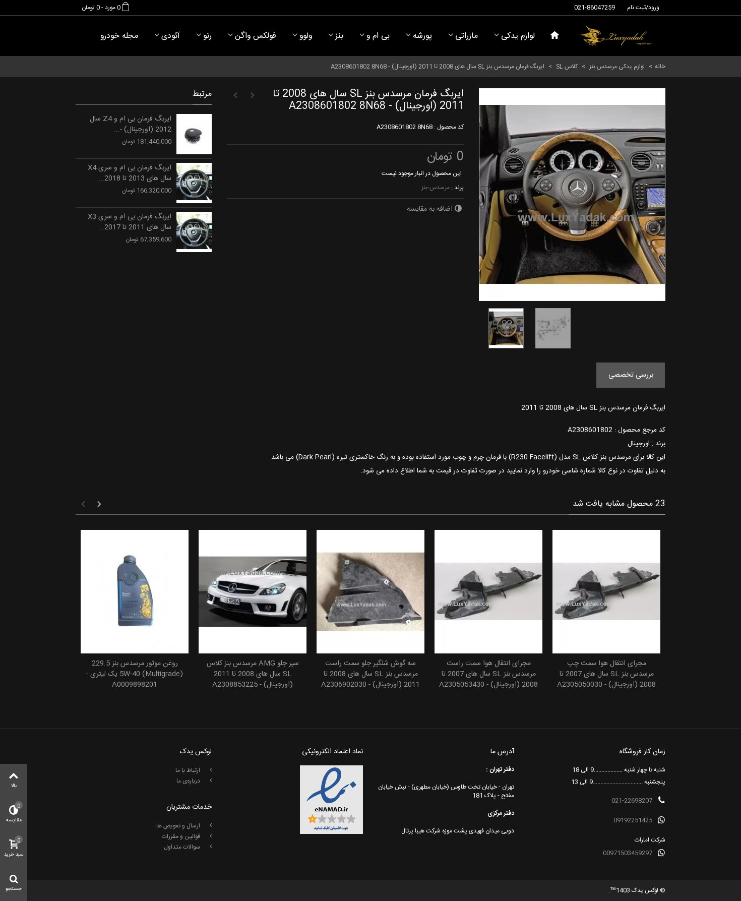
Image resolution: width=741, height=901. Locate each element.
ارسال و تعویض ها (179, 826)
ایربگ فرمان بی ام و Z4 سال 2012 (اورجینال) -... (130, 124)
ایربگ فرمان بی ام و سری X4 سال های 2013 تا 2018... (129, 173)
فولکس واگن (255, 36)
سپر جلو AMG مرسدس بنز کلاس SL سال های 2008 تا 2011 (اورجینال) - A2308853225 (253, 674)
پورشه (422, 36)
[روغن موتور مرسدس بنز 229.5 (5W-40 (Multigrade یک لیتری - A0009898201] (135, 591)
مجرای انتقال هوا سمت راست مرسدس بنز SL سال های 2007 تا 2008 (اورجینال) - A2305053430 (488, 674)
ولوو (305, 36)
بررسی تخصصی (630, 375)
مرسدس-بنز (435, 188)
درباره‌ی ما (189, 781)
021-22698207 (631, 801)
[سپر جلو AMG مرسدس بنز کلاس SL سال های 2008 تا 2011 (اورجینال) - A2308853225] (252, 591)
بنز (339, 36)
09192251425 (632, 820)
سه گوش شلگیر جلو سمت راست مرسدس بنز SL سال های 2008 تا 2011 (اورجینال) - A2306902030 (370, 674)
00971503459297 (627, 853)
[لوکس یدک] (616, 36)
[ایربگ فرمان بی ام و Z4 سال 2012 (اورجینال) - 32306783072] (194, 134)
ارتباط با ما (188, 770)
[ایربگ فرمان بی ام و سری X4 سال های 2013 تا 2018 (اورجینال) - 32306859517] (194, 183)
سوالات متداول (183, 847)
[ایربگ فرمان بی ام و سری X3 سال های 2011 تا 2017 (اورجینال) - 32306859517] (194, 232)
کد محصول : (449, 127)
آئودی (170, 36)
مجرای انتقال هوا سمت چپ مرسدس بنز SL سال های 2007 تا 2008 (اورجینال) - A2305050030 (606, 674)
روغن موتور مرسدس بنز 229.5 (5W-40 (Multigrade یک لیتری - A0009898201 (134, 674)
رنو (207, 36)
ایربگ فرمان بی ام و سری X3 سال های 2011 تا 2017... (129, 222)
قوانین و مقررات (182, 836)
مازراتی (466, 36)
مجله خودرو (119, 36)
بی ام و (378, 36)
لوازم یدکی (518, 36)
